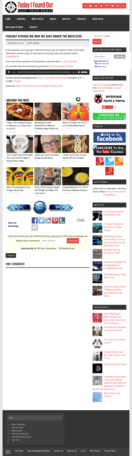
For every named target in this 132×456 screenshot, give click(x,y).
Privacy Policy (109, 451)
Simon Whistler (33, 43)
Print (108, 191)
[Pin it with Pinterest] (55, 220)
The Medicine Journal (21, 437)
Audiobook (110, 195)
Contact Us (58, 451)
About (8, 453)
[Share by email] (35, 227)
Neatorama (17, 430)
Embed (17, 81)
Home (8, 19)
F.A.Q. (83, 451)
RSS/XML (73, 61)
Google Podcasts (49, 86)
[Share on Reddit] (48, 220)
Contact (33, 27)
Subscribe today (100, 85)
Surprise (21, 19)
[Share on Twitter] (41, 220)
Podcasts (81, 19)
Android (36, 86)
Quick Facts (97, 19)
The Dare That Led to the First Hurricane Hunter (113, 227)
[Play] (9, 72)
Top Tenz (16, 440)
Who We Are (95, 451)
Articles (66, 19)
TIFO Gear (19, 451)
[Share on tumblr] (62, 220)
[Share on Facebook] (35, 220)
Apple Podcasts (23, 86)
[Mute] (79, 72)
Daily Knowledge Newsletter (38, 451)
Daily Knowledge (48, 248)
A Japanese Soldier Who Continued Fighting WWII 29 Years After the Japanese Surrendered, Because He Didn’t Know (109, 383)
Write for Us (38, 19)
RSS (61, 86)
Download (63, 78)
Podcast (11, 255)
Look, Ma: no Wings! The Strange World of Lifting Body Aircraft (115, 265)
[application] (47, 72)
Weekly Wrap (68, 248)
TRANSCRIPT (12, 56)
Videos (53, 19)
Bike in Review (18, 424)
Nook (123, 191)
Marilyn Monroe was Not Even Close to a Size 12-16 (115, 355)
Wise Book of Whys (14, 27)
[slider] (84, 72)
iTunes (64, 61)
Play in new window (47, 78)
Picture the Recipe (20, 434)
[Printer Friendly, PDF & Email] (81, 221)
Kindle (116, 191)
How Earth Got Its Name (115, 364)
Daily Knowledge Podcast (61, 66)
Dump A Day (17, 427)
